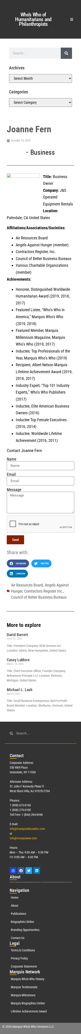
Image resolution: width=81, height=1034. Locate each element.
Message (14, 490)
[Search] (66, 53)
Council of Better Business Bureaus (39, 597)
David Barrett (17, 634)
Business (42, 152)
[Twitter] (28, 870)
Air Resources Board (27, 585)
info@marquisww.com (23, 838)
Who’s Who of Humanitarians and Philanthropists (33, 19)
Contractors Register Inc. (43, 591)
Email (11, 474)
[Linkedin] (36, 870)
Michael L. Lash (19, 689)
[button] (71, 19)
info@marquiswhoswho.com (27, 829)
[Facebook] (21, 870)
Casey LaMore (18, 659)
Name (11, 459)
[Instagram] (13, 870)
